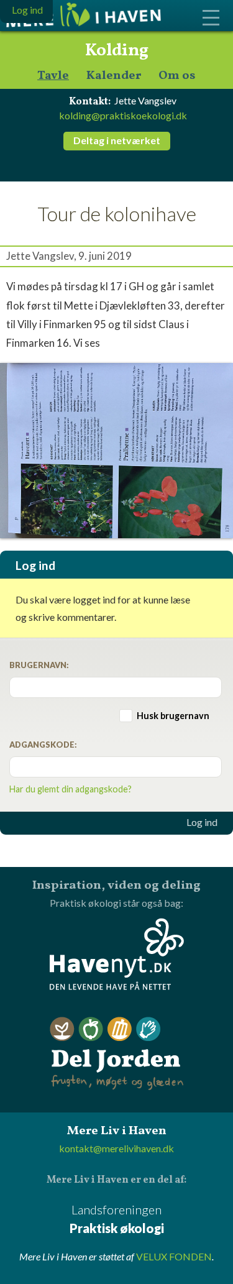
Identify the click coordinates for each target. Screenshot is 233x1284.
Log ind (201, 822)
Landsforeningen (117, 1219)
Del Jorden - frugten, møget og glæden (117, 1054)
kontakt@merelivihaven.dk (116, 1148)
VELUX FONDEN (174, 1256)
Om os (177, 76)
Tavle (53, 76)
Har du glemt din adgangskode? (70, 789)
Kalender (113, 76)
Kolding (116, 51)
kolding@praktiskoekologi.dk (123, 115)
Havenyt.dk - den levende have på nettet (117, 954)
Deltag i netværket (116, 140)
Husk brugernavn (173, 715)
